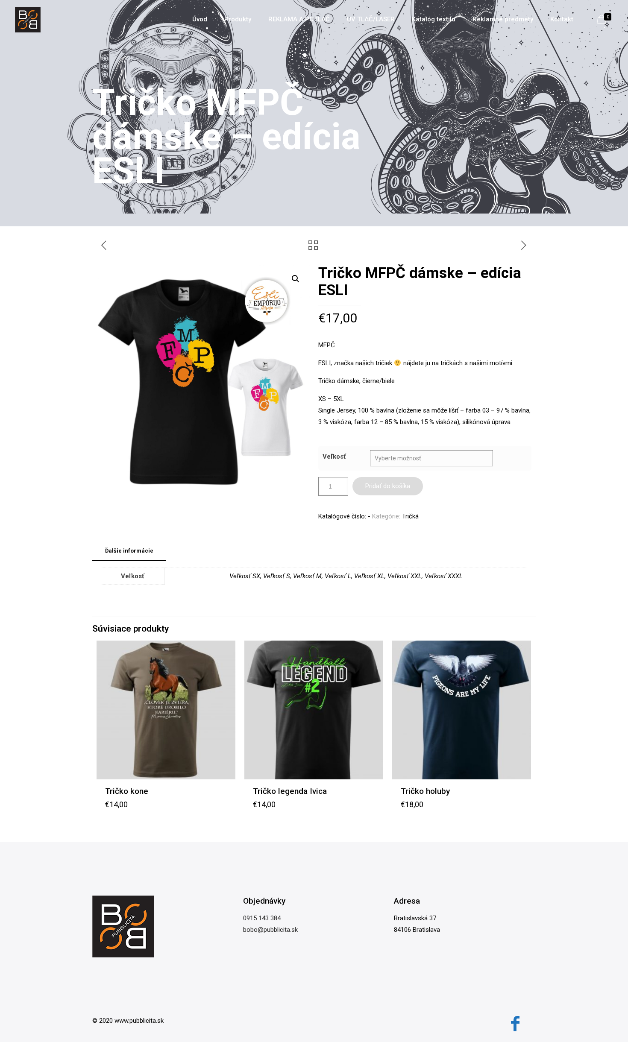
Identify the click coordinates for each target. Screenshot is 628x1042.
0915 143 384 (262, 918)
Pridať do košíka (387, 486)
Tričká (410, 516)
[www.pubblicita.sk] (28, 19)
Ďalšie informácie (129, 550)
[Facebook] (515, 1024)
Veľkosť (334, 456)
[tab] (129, 551)
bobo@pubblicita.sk (270, 930)
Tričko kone (126, 791)
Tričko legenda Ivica (290, 791)
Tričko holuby (425, 791)
